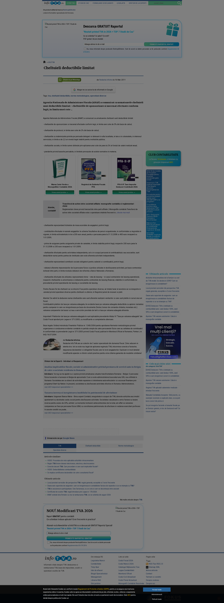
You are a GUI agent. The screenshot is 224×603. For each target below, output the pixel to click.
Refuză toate (157, 599)
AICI (129, 595)
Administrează (157, 594)
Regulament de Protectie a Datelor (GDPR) (93, 589)
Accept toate (156, 590)
